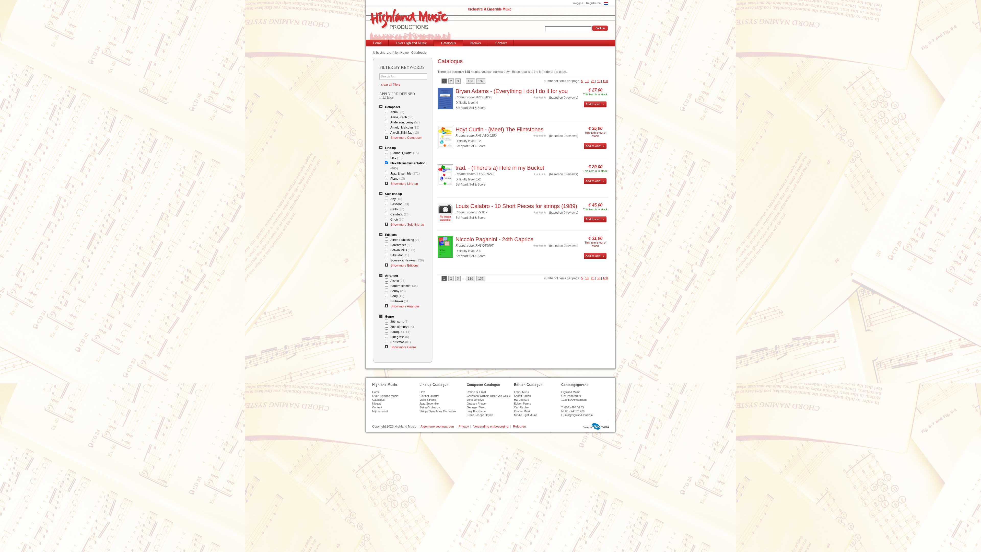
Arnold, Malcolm (404, 127)
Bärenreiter (401, 245)
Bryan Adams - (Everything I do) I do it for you (512, 91)
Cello (397, 209)
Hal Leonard (521, 399)
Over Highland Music (411, 43)
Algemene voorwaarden (437, 426)
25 (592, 81)
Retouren (519, 426)
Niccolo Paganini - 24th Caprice (494, 239)
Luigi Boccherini (476, 411)
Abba (397, 112)
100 (605, 81)
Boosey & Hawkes (407, 260)
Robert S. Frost (476, 392)
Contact (501, 43)
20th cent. (399, 322)
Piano (397, 178)
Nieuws (475, 43)
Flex (396, 158)
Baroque (400, 332)
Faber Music (522, 392)
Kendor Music (522, 411)
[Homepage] (491, 25)
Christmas (400, 342)
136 (470, 81)
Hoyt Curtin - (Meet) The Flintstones (499, 129)
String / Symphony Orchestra (437, 411)
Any (396, 199)
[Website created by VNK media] (596, 426)
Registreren (593, 3)
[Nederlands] (606, 3)
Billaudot (399, 255)
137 (481, 81)
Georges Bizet (476, 407)
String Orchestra (429, 407)
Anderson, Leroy (405, 122)
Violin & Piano (427, 399)
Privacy (464, 426)
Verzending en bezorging (490, 426)
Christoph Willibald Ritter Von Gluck (488, 395)
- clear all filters (389, 84)
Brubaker (400, 301)
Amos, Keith (401, 117)
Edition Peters (522, 403)
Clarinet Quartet (404, 153)
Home (377, 43)
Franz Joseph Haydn (480, 415)
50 (598, 81)
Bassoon (399, 204)
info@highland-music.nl (579, 415)
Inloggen (578, 3)
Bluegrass (399, 337)
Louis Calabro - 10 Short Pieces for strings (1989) (516, 206)
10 (587, 81)
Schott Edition (522, 395)
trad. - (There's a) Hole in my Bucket (500, 168)
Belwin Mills (402, 250)
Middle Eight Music (525, 415)
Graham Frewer (477, 403)
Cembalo (400, 214)
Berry (397, 296)
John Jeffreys (475, 399)
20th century (402, 327)
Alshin (397, 281)
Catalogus (448, 43)
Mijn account (380, 411)
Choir (397, 219)
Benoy (398, 291)
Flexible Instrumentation (407, 166)
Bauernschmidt (404, 286)
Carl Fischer (521, 407)
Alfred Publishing (405, 240)
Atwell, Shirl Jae (404, 132)
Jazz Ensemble (405, 173)
